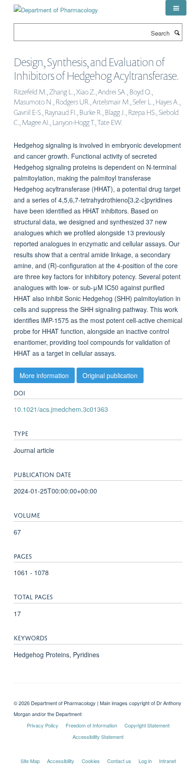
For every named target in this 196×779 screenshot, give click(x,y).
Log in (145, 760)
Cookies (91, 760)
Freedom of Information (91, 725)
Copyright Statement (147, 725)
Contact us (119, 760)
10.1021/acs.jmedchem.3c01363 (61, 409)
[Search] (177, 32)
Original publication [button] (110, 375)
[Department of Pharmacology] (56, 6)
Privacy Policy (42, 725)
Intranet (167, 760)
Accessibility (60, 760)
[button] (175, 8)
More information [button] (44, 375)
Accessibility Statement (98, 736)
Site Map (30, 760)
